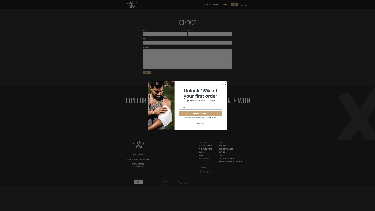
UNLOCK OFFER (200, 113)
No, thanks (200, 123)
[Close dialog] (224, 83)
